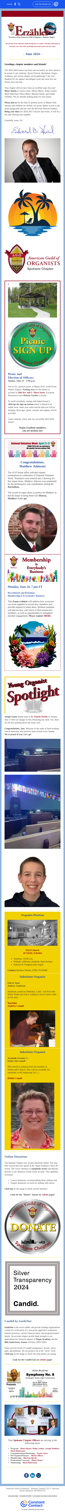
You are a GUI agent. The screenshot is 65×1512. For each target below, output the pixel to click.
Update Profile (25, 1496)
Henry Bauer (26, 1448)
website (45, 1195)
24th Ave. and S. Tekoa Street (31, 392)
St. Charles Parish (39, 717)
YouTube (12, 1003)
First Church (32, 950)
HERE (47, 616)
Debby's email (15, 1078)
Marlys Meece (37, 1455)
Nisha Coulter (38, 1448)
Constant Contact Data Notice (45, 1496)
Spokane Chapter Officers (26, 1440)
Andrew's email (16, 1006)
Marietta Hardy (30, 1458)
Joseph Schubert (52, 1448)
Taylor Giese (42, 1453)
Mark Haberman (18, 1451)
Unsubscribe (13, 1496)
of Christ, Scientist (32, 953)
